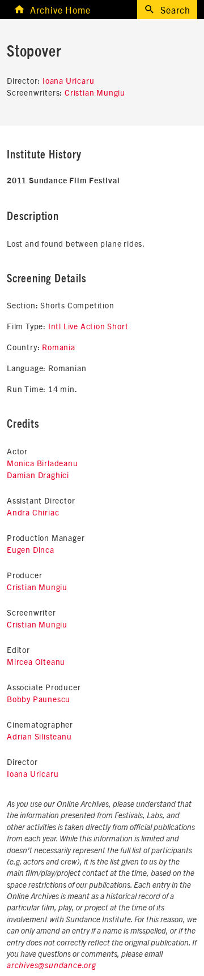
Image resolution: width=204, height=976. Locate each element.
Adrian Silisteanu (39, 736)
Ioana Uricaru (68, 80)
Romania (58, 347)
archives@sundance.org (51, 966)
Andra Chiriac (33, 512)
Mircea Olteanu (36, 661)
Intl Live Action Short (88, 326)
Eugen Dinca (30, 549)
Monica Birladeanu (42, 463)
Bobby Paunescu (38, 699)
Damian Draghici (38, 475)
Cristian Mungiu (95, 92)
